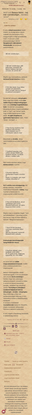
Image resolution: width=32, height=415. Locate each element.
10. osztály (13, 9)
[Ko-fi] (4, 328)
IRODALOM (5, 9)
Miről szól (16, 331)
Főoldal (6, 361)
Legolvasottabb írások (11, 378)
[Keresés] (20, 2)
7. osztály (19, 9)
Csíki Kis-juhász (10, 25)
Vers (24, 9)
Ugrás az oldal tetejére (20, 361)
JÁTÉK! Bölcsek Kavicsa (16, 5)
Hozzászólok (24, 326)
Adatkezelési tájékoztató (12, 368)
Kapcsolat (7, 365)
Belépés (7, 381)
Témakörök (19, 365)
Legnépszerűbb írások (11, 375)
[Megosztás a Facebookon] (13, 326)
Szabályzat (8, 371)
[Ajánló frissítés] (16, 352)
